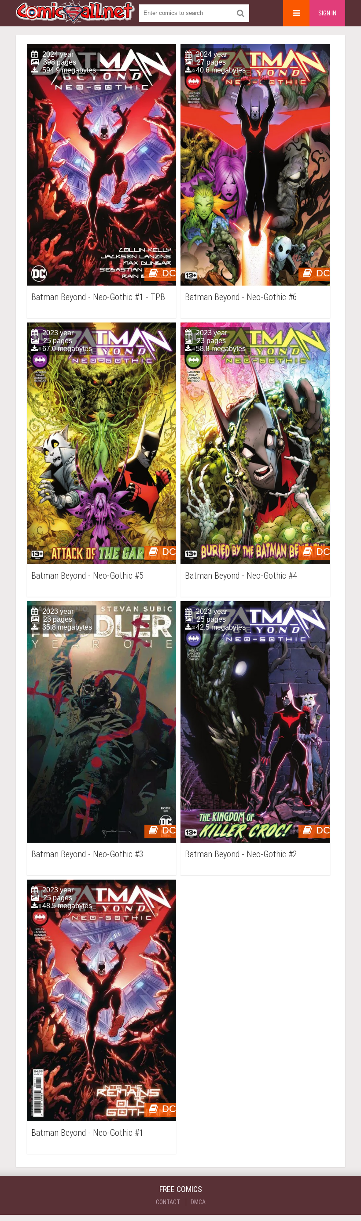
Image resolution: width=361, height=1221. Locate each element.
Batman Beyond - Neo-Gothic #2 (241, 854)
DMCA (198, 1202)
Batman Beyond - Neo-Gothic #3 (87, 854)
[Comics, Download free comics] (75, 17)
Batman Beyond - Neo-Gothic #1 (87, 1133)
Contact (168, 1202)
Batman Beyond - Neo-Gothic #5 (87, 576)
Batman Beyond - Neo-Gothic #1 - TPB (98, 297)
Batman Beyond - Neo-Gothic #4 (241, 576)
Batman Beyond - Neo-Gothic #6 (241, 297)
